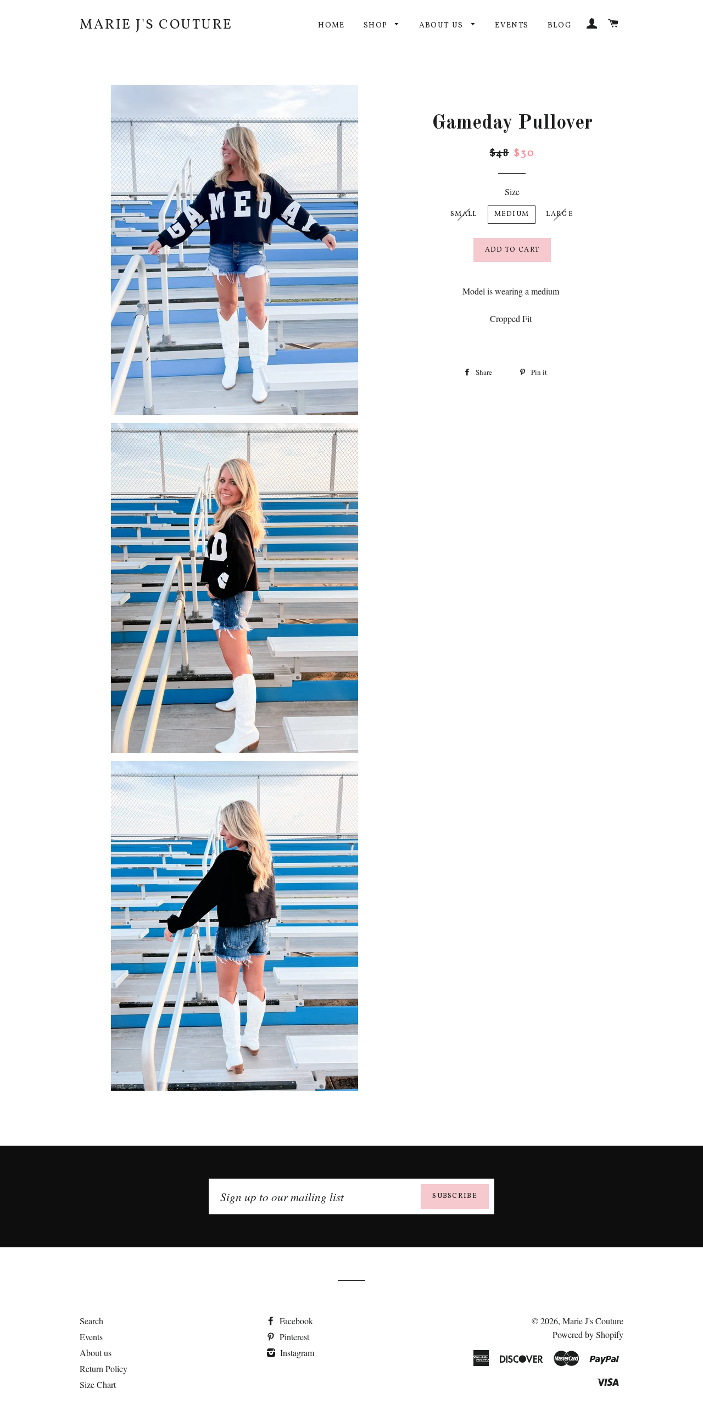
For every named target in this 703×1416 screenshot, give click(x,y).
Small (463, 214)
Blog (560, 25)
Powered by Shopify (588, 1334)
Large (559, 214)
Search (91, 1320)
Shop (377, 25)
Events (511, 25)
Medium (511, 214)
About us (442, 25)
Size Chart (98, 1384)
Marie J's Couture (156, 25)
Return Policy (103, 1368)
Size (512, 191)
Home (331, 25)
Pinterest (293, 1336)
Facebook (295, 1320)
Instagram (296, 1352)
